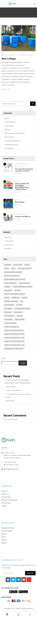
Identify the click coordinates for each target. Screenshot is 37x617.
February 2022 (9, 241)
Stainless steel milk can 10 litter (14, 334)
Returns (4, 543)
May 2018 (8, 248)
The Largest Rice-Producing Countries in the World (24, 170)
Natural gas (15, 298)
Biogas (13, 268)
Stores (3, 537)
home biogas (8, 290)
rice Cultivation (9, 305)
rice (21, 301)
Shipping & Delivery (7, 528)
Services (4, 540)
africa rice (7, 265)
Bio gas (7, 118)
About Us (4, 491)
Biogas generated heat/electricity (14, 279)
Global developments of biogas (22, 287)
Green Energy (9, 126)
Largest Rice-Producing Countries (14, 294)
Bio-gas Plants (17, 265)
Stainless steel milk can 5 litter (13, 330)
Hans (18, 609)
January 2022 (9, 245)
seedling (19, 316)
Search (3, 358)
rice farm (19, 305)
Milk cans (8, 129)
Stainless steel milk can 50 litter (14, 345)
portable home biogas (11, 301)
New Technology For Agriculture (15, 133)
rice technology (9, 316)
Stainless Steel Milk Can (22, 216)
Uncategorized (9, 148)
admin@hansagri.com (11, 469)
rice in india (7, 312)
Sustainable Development (13, 141)
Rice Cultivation (9, 137)
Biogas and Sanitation (24, 268)
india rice (17, 290)
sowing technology (10, 323)
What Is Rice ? (10, 401)
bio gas (6, 268)
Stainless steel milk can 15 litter (14, 338)
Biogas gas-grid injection (11, 276)
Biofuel (27, 265)
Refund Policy (6, 503)
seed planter (8, 319)
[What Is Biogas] (18, 27)
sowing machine (19, 319)
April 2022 (8, 237)
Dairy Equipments (10, 122)
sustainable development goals (13, 349)
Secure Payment (6, 531)
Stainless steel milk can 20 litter (14, 341)
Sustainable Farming (11, 145)
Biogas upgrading (24, 283)
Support (4, 534)
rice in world (18, 312)
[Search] (33, 104)
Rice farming (8, 308)
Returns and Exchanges (9, 500)
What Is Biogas (19, 202)
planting (24, 298)
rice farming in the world (22, 308)
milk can (6, 298)
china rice (7, 287)
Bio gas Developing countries (13, 272)
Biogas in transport (10, 283)
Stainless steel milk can (11, 327)
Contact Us (5, 494)
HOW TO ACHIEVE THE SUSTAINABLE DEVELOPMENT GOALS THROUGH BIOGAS (22, 186)
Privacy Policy (6, 497)
